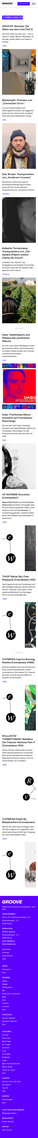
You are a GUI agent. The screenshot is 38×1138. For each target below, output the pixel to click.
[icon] (34, 4)
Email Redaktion (8, 941)
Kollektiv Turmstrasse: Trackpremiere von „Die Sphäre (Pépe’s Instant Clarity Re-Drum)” (16, 253)
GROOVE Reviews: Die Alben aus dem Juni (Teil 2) (17, 27)
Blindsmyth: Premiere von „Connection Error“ (17, 101)
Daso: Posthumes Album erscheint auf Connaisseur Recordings (17, 418)
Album (4, 46)
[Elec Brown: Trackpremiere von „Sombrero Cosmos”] (19, 220)
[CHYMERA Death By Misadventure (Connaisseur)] (19, 865)
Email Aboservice (9, 944)
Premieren (6, 194)
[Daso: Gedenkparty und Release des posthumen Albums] (19, 386)
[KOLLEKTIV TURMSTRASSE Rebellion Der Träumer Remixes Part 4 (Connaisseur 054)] (19, 791)
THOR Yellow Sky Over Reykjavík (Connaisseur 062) (18, 578)
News (4, 120)
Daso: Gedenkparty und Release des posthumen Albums (16, 338)
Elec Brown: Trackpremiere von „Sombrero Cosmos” (18, 175)
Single (5, 599)
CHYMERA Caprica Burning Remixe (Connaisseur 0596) (18, 660)
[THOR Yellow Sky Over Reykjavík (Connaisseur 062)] (19, 625)
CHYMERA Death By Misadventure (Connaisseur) (18, 820)
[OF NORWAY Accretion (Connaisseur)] (19, 548)
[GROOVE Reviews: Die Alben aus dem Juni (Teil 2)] (19, 72)
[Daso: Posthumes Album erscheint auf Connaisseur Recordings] (19, 466)
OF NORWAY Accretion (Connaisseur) (16, 496)
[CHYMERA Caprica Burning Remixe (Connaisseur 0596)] (19, 708)
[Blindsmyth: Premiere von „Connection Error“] (19, 146)
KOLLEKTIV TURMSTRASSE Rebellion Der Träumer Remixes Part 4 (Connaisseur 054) (18, 740)
